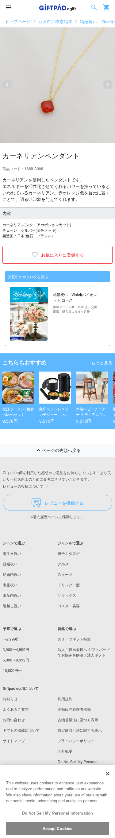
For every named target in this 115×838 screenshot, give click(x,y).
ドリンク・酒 (69, 584)
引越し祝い (12, 605)
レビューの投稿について (23, 486)
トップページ (18, 21)
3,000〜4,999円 (16, 649)
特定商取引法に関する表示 (80, 730)
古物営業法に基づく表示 (78, 719)
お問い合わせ (14, 719)
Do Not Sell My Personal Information (57, 813)
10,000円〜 (12, 670)
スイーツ (65, 574)
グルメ (63, 563)
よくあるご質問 (16, 709)
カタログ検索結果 (55, 21)
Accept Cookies (58, 828)
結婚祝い (10, 563)
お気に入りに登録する (62, 255)
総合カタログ (69, 553)
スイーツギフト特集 (74, 638)
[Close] (107, 773)
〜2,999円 (11, 638)
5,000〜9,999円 (16, 659)
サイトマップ (14, 740)
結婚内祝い (12, 574)
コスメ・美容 (69, 605)
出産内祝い (12, 595)
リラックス (67, 595)
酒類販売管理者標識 (74, 709)
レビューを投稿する (64, 503)
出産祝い (10, 584)
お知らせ (10, 698)
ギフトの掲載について (21, 730)
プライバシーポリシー (76, 740)
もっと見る (102, 362)
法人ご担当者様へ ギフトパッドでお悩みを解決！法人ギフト (84, 652)
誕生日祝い (12, 553)
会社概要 (65, 751)
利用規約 (65, 698)
